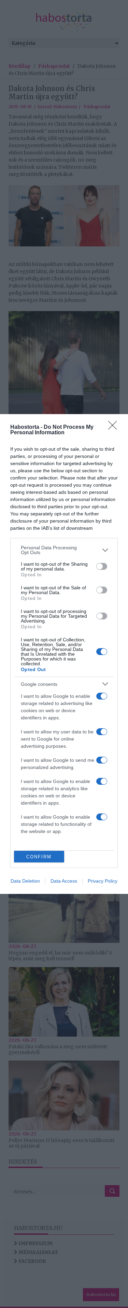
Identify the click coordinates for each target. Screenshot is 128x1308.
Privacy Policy (102, 881)
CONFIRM (39, 856)
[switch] (101, 566)
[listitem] (64, 550)
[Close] (114, 427)
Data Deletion (25, 881)
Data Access (64, 881)
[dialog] (64, 654)
